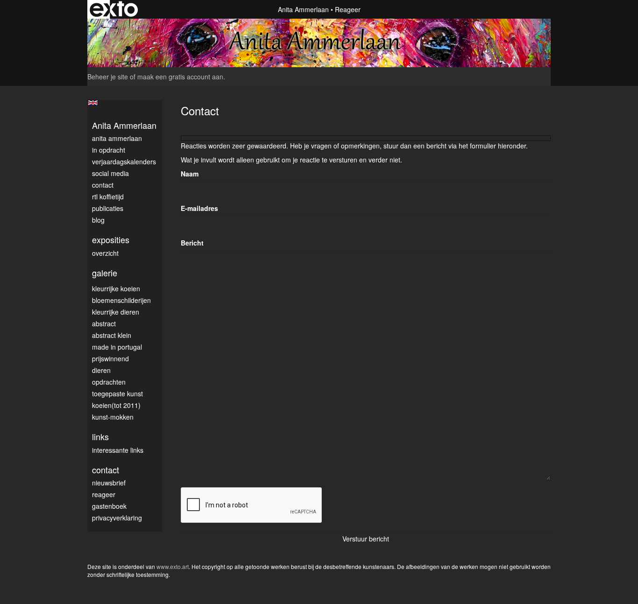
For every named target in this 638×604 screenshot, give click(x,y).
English (92, 102)
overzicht (105, 253)
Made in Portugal (117, 346)
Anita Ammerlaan (303, 9)
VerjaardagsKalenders (124, 161)
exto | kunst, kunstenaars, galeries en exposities (113, 9)
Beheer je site (107, 76)
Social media (110, 173)
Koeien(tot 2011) (116, 405)
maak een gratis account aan (180, 76)
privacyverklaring (117, 517)
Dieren (101, 370)
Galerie (104, 273)
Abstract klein (111, 335)
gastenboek (109, 506)
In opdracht (108, 150)
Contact (102, 185)
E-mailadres (199, 208)
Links (100, 436)
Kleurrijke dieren (115, 311)
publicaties (107, 208)
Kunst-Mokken (113, 416)
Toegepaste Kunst (117, 393)
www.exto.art (172, 566)
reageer (103, 494)
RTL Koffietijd (108, 196)
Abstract (104, 323)
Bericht (192, 242)
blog (98, 220)
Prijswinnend (110, 358)
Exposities (110, 240)
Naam (189, 173)
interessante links (117, 450)
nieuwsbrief (109, 482)
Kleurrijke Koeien (116, 288)
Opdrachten (109, 381)
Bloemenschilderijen (121, 300)
